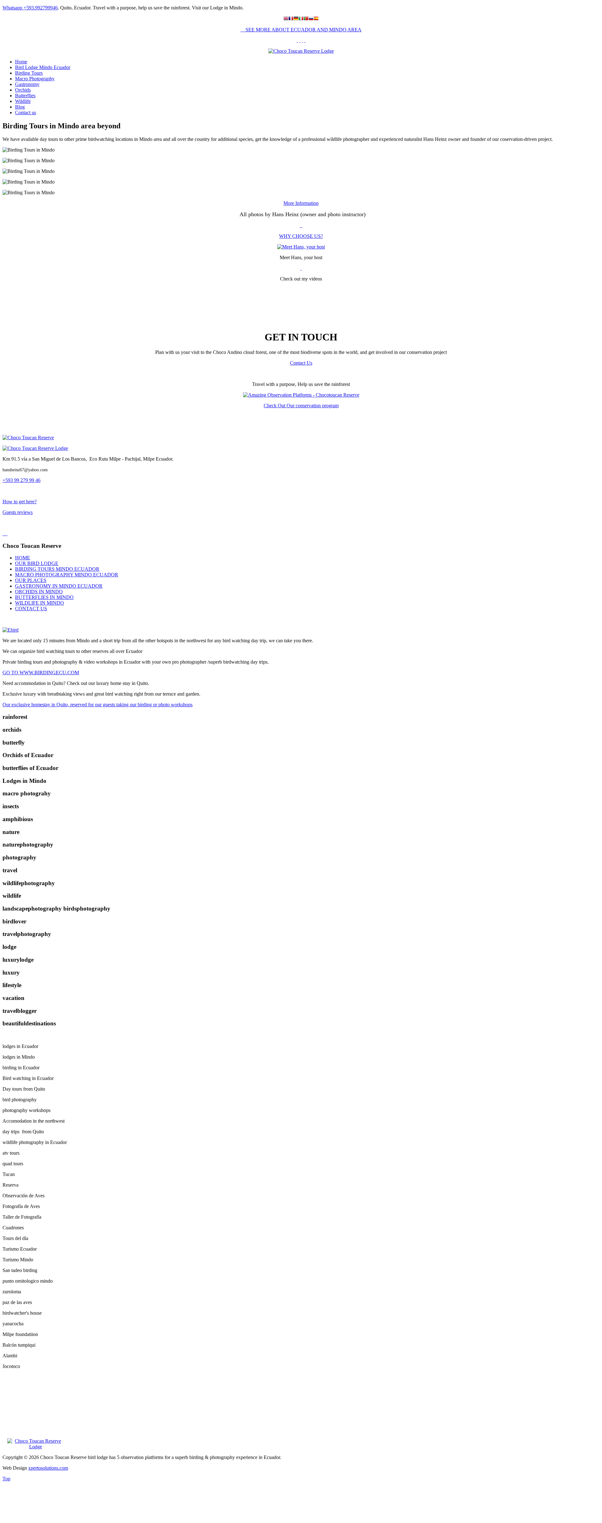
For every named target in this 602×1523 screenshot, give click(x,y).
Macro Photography (35, 78)
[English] (285, 19)
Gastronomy (27, 84)
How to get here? (20, 501)
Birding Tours (29, 73)
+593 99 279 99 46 (21, 480)
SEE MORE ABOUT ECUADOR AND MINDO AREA (303, 29)
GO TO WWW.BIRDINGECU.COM (41, 672)
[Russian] (311, 19)
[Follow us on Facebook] (299, 40)
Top (6, 1478)
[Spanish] (316, 19)
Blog (20, 107)
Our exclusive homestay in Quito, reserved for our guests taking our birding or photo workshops (98, 704)
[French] (290, 19)
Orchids (23, 90)
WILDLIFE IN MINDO (39, 603)
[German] (295, 19)
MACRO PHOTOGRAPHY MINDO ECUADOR (66, 574)
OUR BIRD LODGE (36, 563)
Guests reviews (18, 512)
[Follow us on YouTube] (301, 268)
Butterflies (25, 95)
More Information (301, 203)
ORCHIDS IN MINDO (39, 591)
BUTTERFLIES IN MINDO (44, 597)
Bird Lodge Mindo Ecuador (42, 67)
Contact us (25, 112)
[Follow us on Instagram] (297, 40)
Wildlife (23, 101)
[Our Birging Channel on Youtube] (304, 40)
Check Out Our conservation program (301, 405)
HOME (22, 557)
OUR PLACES (30, 580)
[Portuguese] (306, 19)
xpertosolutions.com (48, 1468)
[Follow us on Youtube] (302, 40)
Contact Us (301, 363)
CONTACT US (31, 608)
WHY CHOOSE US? (301, 236)
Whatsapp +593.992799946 (30, 7)
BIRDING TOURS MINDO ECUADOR (57, 569)
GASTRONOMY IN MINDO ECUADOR (59, 586)
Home (21, 61)
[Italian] (301, 19)
